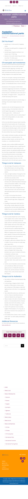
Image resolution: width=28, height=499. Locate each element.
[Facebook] (21, 458)
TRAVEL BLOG (8, 420)
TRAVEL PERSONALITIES (10, 394)
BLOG (4, 467)
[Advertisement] (14, 369)
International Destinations (14, 36)
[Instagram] (24, 458)
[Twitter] (23, 461)
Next (22, 26)
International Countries (10, 440)
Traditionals (8, 414)
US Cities (7, 427)
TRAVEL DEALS (8, 417)
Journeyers (7, 407)
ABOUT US (4, 463)
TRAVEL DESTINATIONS (10, 424)
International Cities (9, 437)
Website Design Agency (13, 480)
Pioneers (7, 400)
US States (7, 430)
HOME (6, 387)
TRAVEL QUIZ (8, 390)
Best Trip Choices (22, 478)
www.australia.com (6, 325)
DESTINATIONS (5, 465)
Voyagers (7, 404)
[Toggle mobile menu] (25, 10)
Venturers (7, 397)
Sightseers (7, 410)
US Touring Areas (9, 433)
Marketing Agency (6, 481)
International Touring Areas (11, 443)
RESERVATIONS (5, 469)
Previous (16, 26)
